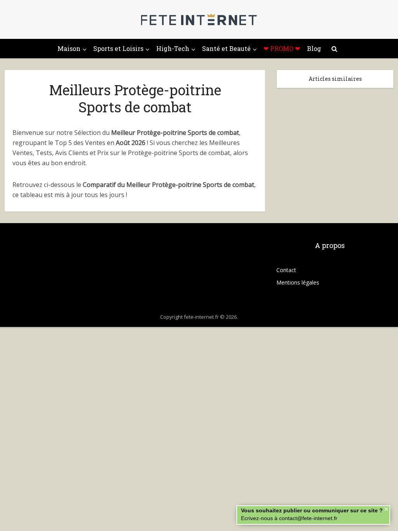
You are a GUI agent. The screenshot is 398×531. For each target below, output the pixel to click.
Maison (69, 48)
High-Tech (172, 48)
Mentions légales (297, 282)
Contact (286, 270)
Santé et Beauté (226, 48)
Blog (314, 48)
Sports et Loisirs (118, 48)
